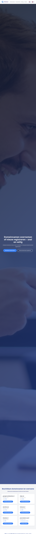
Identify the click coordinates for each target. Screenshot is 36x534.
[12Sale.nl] (4, 2)
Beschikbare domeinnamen (10, 250)
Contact (25, 1)
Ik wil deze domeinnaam (8, 501)
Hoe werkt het (18, 1)
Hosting (22, 1)
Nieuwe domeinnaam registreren (25, 250)
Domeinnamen (12, 1)
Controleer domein (24, 523)
